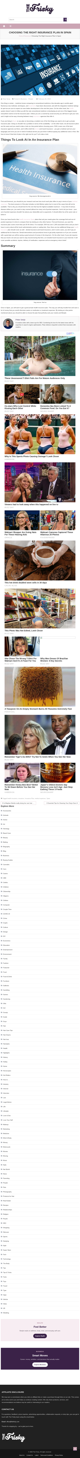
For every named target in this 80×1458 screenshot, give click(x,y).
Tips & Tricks (7, 1272)
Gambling (6, 990)
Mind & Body (7, 1138)
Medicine (6, 1133)
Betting (5, 842)
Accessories (7, 811)
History (5, 1057)
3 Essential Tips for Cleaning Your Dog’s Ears (61, 803)
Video (5, 1304)
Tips (4, 1268)
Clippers (6, 896)
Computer (6, 905)
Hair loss (6, 1039)
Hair (4, 1026)
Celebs (5, 882)
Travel (5, 1286)
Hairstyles (6, 1044)
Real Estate (7, 1201)
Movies (5, 1151)
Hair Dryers (7, 1035)
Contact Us (30, 1455)
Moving (5, 1156)
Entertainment (7, 950)
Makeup (5, 1124)
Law (4, 1097)
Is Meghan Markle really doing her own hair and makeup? (20, 803)
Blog (4, 851)
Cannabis (6, 864)
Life (4, 1106)
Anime (5, 820)
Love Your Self (8, 1120)
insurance (37, 116)
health (71, 108)
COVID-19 (6, 914)
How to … (6, 1080)
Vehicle (5, 1299)
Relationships (7, 1210)
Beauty (5, 837)
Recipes (5, 1205)
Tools (5, 1277)
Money (5, 1142)
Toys (4, 1281)
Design (5, 932)
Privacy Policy (59, 1455)
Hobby (5, 1062)
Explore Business (40, 1364)
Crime (5, 918)
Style (4, 1245)
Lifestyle (6, 1111)
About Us (21, 1455)
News (5, 1174)
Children (6, 887)
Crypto (5, 923)
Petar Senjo (6, 99)
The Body (6, 1263)
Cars (4, 869)
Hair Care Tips (8, 1030)
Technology (7, 1259)
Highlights (6, 1053)
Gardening (6, 999)
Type (4, 1290)
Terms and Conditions (46, 1455)
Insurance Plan (29, 798)
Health (5, 1048)
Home (5, 1066)
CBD (4, 878)
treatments (32, 106)
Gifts (4, 1003)
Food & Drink (7, 976)
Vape (4, 1295)
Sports (5, 1236)
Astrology (6, 828)
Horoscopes (7, 1071)
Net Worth (6, 1169)
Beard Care (7, 833)
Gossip (5, 1012)
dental (37, 129)
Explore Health (40, 1336)
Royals (5, 1218)
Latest (36, 1455)
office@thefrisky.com (12, 1421)
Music (5, 1160)
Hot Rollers (6, 1075)
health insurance (12, 798)
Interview (6, 1093)
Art (4, 824)
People (30, 99)
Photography (7, 1192)
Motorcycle (6, 1147)
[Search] (65, 19)
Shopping (6, 1227)
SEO (4, 1223)
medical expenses (40, 798)
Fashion (5, 963)
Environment (7, 954)
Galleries (6, 985)
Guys (5, 1021)
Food (5, 972)
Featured (6, 967)
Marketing (6, 1129)
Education (6, 945)
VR (4, 1308)
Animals (5, 815)
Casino (5, 873)
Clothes (5, 900)
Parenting (6, 1178)
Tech (4, 1254)
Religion (5, 1214)
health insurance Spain (26, 219)
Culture (5, 927)
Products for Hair (8, 1196)
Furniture (6, 981)
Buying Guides (8, 860)
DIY (4, 936)
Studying (6, 1241)
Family (5, 958)
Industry (5, 1084)
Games (5, 994)
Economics (6, 941)
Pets (4, 1187)
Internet (5, 1088)
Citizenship (6, 891)
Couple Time (7, 909)
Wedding (6, 1313)
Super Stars (7, 1250)
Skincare (6, 1232)
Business (24, 99)
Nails (4, 1165)
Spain (15, 121)
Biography (6, 846)
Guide (5, 1017)
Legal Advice (7, 1102)
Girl (4, 1008)
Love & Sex (7, 1115)
